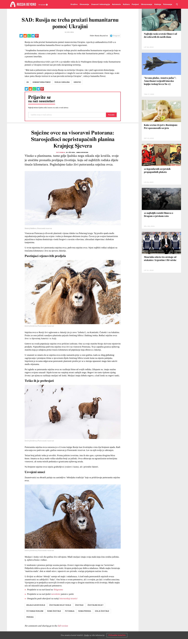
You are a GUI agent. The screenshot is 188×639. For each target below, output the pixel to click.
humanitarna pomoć (42, 82)
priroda (30, 617)
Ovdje (86, 635)
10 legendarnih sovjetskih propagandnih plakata (157, 170)
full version (63, 626)
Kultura (126, 4)
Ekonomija (84, 4)
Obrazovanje (146, 4)
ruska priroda (84, 611)
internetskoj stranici (68, 599)
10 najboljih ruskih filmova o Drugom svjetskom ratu (158, 215)
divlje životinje (102, 611)
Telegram (116, 36)
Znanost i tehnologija (100, 4)
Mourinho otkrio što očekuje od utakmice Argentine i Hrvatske (160, 259)
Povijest (135, 4)
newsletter (55, 594)
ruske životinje (54, 611)
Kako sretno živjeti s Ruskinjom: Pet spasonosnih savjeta (161, 127)
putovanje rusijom (34, 611)
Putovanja (167, 4)
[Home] (12, 4)
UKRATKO (77, 82)
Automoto (116, 4)
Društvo (74, 4)
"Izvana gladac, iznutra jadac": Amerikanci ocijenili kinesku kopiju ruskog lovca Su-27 (160, 81)
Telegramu (58, 590)
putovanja (69, 611)
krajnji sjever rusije (35, 605)
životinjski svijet (95, 605)
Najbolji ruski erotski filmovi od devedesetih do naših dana (160, 35)
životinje (79, 605)
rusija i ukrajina (62, 82)
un (27, 82)
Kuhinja (157, 4)
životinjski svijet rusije (60, 605)
